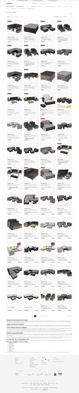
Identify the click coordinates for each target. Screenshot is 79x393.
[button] (12, 17)
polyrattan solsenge (12, 346)
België (34, 383)
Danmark (49, 383)
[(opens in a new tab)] (17, 374)
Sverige (42, 384)
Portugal (38, 384)
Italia (31, 384)
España (53, 383)
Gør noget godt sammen (19, 363)
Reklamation (31, 365)
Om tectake (16, 357)
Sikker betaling (44, 357)
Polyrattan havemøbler (22, 8)
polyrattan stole (11, 343)
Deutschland (45, 383)
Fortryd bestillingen (32, 366)
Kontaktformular (57, 359)
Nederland (34, 384)
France (56, 383)
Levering (31, 361)
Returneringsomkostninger (34, 364)
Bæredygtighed (59, 370)
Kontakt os (55, 357)
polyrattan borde (11, 345)
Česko (41, 383)
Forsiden (8, 8)
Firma (40, 387)
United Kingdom (46, 384)
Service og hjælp (32, 357)
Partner (40, 370)
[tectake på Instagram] (40, 380)
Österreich (30, 383)
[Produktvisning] (56, 17)
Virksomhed (17, 359)
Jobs (16, 361)
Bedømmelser (21, 370)
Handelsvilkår (37, 387)
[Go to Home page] (11, 3)
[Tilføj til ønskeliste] (21, 21)
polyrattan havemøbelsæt (12, 342)
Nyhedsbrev (17, 360)
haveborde (10, 349)
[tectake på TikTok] (38, 380)
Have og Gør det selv (14, 8)
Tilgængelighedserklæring (53, 387)
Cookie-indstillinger (45, 387)
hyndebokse (10, 347)
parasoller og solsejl (12, 348)
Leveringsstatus (32, 362)
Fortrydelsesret (32, 363)
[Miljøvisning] (58, 17)
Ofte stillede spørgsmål (33, 359)
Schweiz (38, 383)
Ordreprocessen (32, 360)
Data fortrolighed (30, 387)
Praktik (16, 362)
